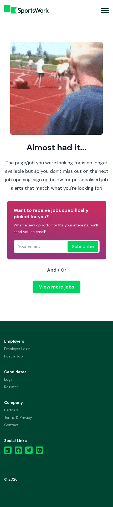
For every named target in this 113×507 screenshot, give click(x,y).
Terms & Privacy (18, 417)
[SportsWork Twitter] (29, 451)
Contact (11, 424)
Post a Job (13, 356)
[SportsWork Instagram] (39, 451)
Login (8, 379)
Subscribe (83, 246)
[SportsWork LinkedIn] (8, 451)
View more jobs (56, 287)
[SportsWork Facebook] (18, 451)
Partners (11, 410)
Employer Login (17, 348)
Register (11, 386)
